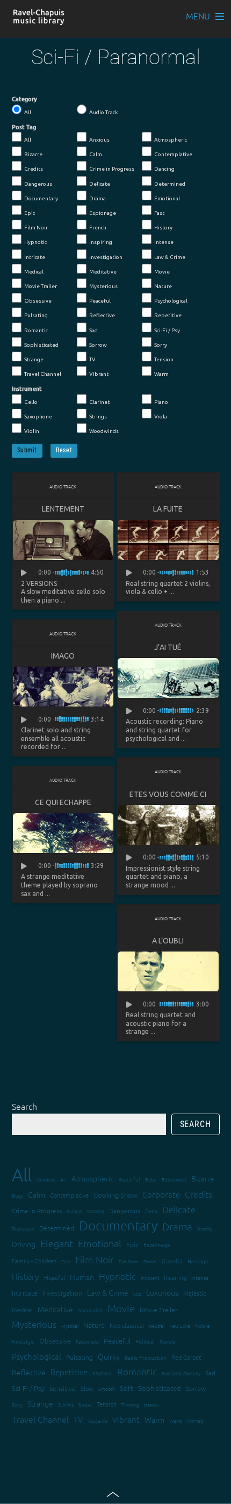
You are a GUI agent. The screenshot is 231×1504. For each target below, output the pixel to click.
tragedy (151, 1404)
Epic (29, 213)
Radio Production (146, 1357)
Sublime (66, 1404)
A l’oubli (168, 940)
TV (92, 359)
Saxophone (38, 416)
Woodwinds (104, 431)
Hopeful (54, 1277)
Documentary (41, 198)
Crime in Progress (111, 169)
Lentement (63, 509)
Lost (137, 1293)
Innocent (150, 1278)
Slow (87, 1388)
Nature (163, 286)
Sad (93, 330)
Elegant (56, 1243)
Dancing (164, 169)
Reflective (102, 315)
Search (24, 1106)
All (27, 112)
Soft (126, 1388)
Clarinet (99, 402)
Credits (33, 169)
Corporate (161, 1194)
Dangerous (38, 184)
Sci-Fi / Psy (167, 330)
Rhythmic (102, 1373)
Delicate (99, 184)
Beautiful (129, 1179)
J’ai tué (168, 647)
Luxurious (162, 1292)
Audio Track (103, 112)
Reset (64, 450)
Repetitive (168, 315)
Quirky (109, 1356)
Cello (31, 402)
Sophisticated (41, 345)
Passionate (87, 1341)
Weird (175, 1420)
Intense (164, 242)
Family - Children (34, 1260)
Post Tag (24, 127)
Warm (161, 374)
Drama (97, 198)
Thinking (130, 1404)
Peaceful (100, 301)
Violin (31, 431)
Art (63, 1179)
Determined (169, 184)
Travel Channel (42, 374)
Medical (34, 272)
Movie (162, 272)
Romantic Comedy (181, 1373)
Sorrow (98, 345)
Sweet (85, 1404)
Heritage (197, 1261)
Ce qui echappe (63, 802)
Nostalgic (23, 1341)
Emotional (167, 198)
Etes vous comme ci (167, 794)
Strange (34, 359)
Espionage (102, 213)
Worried (194, 1420)
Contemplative (173, 154)
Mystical (69, 1325)
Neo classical (127, 1325)
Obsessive (38, 301)
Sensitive (62, 1388)
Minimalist (90, 1310)
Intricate (34, 257)
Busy (17, 1195)
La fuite (168, 509)
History (163, 227)
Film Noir (36, 227)
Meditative (103, 272)
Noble (202, 1325)
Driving (23, 1244)
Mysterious (103, 286)
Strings (98, 416)
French (97, 227)
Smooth (106, 1388)
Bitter (151, 1179)
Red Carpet (186, 1357)
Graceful (172, 1261)
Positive (168, 1341)
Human (82, 1276)
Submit (27, 450)
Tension (164, 359)
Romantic (36, 330)
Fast (159, 213)
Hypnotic (35, 242)
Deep (151, 1211)
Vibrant (99, 374)
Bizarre (33, 154)
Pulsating (36, 315)
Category (24, 99)
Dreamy (204, 1228)
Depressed (23, 1228)
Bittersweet (174, 1179)
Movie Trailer (40, 286)
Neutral (156, 1325)
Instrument (27, 389)
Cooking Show (115, 1195)
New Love (179, 1325)
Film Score (129, 1261)
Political (145, 1341)
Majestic (194, 1293)
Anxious (99, 140)
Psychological (170, 301)
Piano (161, 402)
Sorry (160, 345)
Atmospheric (170, 140)
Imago (63, 656)
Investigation (105, 257)
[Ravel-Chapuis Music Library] (39, 19)
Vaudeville (97, 1420)
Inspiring (100, 242)
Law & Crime (169, 257)
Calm (95, 154)
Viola (160, 416)
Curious (74, 1211)
